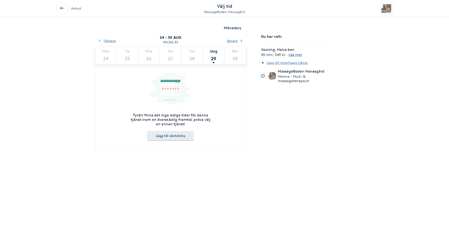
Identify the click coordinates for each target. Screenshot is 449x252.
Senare (232, 41)
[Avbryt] (62, 8)
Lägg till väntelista (170, 136)
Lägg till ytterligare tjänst (287, 63)
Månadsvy (232, 28)
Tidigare (109, 41)
